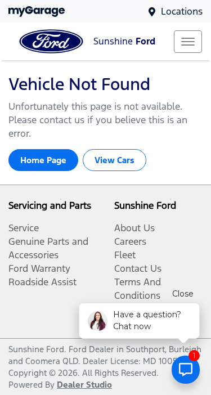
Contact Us (137, 268)
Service (23, 228)
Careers (130, 241)
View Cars (114, 160)
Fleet (125, 255)
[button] (188, 41)
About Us (134, 228)
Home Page (43, 160)
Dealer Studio (84, 384)
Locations (182, 11)
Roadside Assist (42, 282)
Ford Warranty (39, 268)
